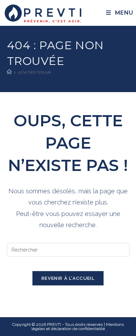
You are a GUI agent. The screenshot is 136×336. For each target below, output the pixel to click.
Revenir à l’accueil (68, 278)
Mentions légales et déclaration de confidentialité (77, 326)
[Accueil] (9, 72)
